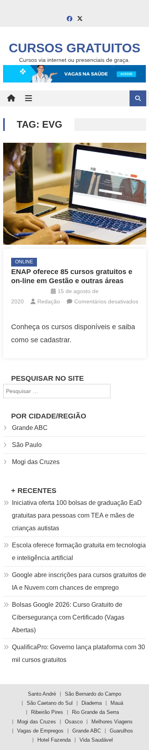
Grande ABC (30, 427)
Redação (48, 301)
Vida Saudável (96, 740)
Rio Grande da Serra (95, 712)
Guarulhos (121, 731)
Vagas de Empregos (40, 731)
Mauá (116, 703)
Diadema (91, 703)
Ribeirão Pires (47, 712)
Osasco (74, 722)
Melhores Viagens (112, 722)
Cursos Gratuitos (74, 48)
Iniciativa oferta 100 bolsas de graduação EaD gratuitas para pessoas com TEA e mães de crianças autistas (77, 515)
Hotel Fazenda (54, 740)
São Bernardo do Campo (93, 694)
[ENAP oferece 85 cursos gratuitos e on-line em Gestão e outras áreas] (74, 194)
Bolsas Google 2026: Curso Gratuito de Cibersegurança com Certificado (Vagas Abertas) (68, 617)
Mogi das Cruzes (36, 461)
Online (24, 262)
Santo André (42, 694)
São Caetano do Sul (50, 703)
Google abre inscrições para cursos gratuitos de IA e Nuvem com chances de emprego (79, 581)
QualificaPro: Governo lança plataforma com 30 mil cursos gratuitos (78, 653)
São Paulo (27, 444)
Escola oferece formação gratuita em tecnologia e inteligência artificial (79, 551)
